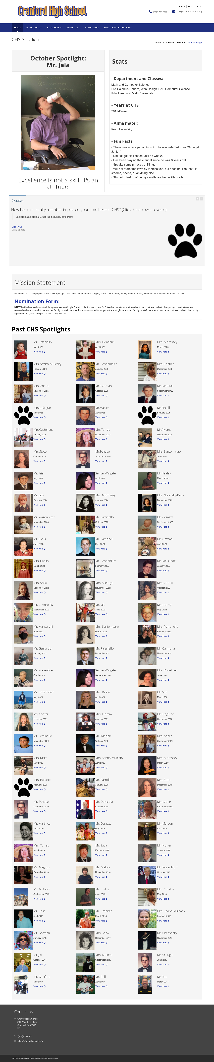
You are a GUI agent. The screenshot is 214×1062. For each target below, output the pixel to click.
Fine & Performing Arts (118, 27)
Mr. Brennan (103, 911)
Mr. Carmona (166, 648)
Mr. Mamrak (165, 386)
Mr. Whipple (103, 736)
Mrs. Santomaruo (169, 451)
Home (182, 6)
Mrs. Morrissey (167, 342)
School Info (33, 27)
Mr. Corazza (165, 517)
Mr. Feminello (42, 736)
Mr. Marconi (165, 823)
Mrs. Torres (41, 845)
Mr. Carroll (102, 780)
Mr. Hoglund (165, 714)
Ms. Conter (40, 714)
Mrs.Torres (102, 430)
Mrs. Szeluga (104, 583)
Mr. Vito (38, 495)
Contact (198, 6)
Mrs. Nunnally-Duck (170, 495)
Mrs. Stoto (164, 780)
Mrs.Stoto (40, 451)
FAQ (190, 6)
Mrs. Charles (165, 364)
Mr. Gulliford (41, 977)
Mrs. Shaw (40, 583)
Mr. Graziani (165, 539)
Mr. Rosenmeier (106, 364)
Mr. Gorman (103, 386)
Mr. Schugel (41, 802)
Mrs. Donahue (105, 342)
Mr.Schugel (103, 451)
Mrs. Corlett (165, 583)
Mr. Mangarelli (43, 626)
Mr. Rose (39, 911)
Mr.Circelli (163, 408)
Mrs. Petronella (167, 626)
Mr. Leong (164, 802)
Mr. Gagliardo (42, 648)
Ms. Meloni (102, 867)
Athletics (72, 27)
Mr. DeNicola (104, 802)
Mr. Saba (101, 845)
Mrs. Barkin (41, 561)
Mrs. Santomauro (107, 626)
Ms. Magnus (41, 867)
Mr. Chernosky (43, 605)
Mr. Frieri (39, 473)
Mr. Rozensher (43, 692)
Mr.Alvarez (164, 430)
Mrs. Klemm (103, 714)
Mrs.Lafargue (42, 408)
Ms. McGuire (41, 889)
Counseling (92, 27)
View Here (38, 351)
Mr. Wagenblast (44, 517)
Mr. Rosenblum (105, 561)
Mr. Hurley (164, 605)
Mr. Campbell (104, 539)
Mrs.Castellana (43, 430)
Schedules (53, 27)
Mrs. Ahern (40, 386)
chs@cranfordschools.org (189, 11)
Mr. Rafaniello (42, 342)
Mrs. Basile (102, 692)
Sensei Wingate (105, 473)
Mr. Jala (100, 605)
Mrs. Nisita (40, 758)
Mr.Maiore (102, 408)
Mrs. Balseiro (42, 780)
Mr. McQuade (166, 561)
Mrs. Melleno (104, 955)
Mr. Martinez (41, 823)
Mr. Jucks (39, 539)
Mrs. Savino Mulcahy (171, 911)
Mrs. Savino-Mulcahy (47, 364)
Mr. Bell (100, 977)
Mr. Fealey (164, 473)
